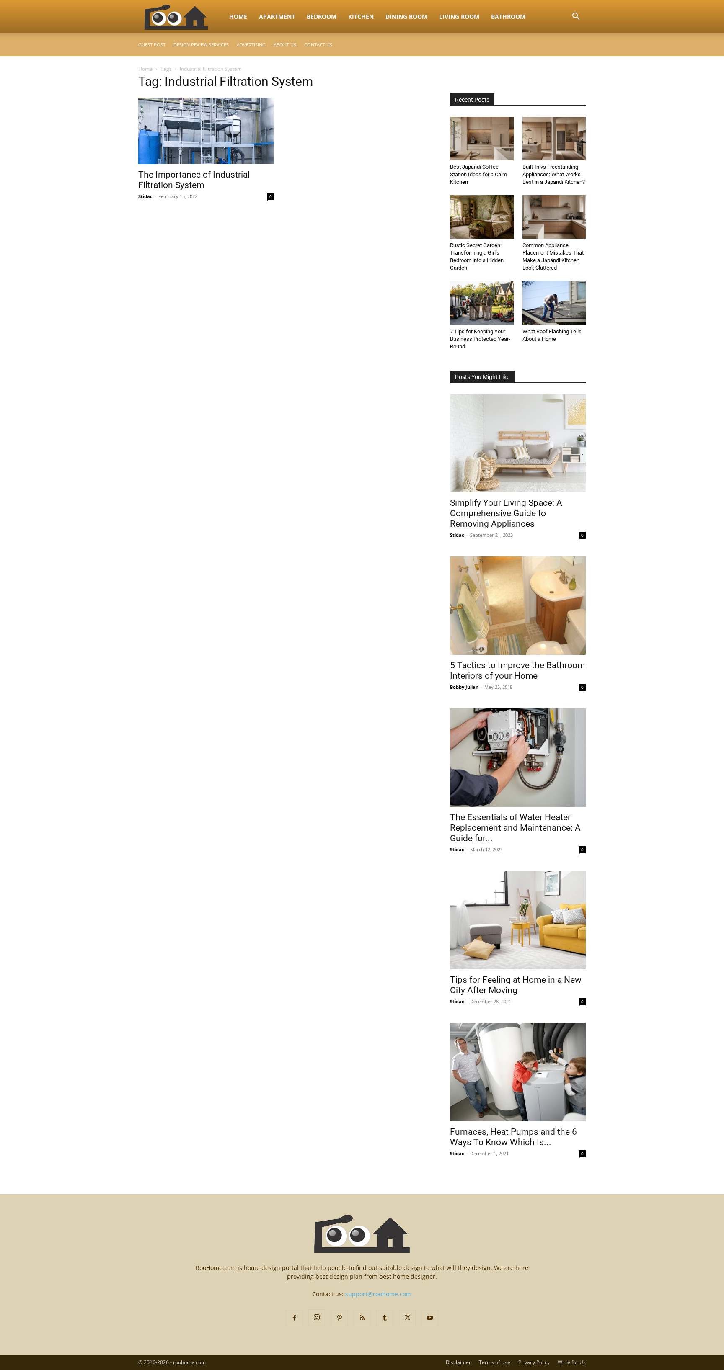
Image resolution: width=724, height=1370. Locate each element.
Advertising (251, 44)
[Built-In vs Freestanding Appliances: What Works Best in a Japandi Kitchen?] (554, 138)
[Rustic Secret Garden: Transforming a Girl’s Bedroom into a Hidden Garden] (482, 217)
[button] (576, 17)
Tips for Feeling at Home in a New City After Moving (516, 985)
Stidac (145, 196)
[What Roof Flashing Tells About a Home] (554, 302)
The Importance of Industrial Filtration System (194, 180)
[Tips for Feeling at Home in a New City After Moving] (518, 920)
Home (238, 17)
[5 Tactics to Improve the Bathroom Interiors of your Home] (518, 605)
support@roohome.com (378, 1294)
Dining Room (406, 17)
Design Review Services (201, 44)
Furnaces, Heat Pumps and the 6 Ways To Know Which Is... (513, 1137)
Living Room (459, 17)
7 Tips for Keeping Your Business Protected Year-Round (480, 339)
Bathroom (508, 17)
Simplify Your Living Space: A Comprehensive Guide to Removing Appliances (506, 513)
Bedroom (321, 17)
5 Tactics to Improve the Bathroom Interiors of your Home (517, 670)
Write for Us (572, 1362)
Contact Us (318, 44)
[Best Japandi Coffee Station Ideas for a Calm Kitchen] (482, 138)
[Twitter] (407, 1318)
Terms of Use (494, 1362)
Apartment (277, 17)
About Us (285, 44)
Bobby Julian (464, 687)
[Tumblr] (384, 1318)
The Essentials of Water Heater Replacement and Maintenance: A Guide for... (515, 827)
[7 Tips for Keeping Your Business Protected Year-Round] (482, 302)
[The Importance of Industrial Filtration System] (206, 131)
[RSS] (362, 1318)
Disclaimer (458, 1362)
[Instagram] (316, 1317)
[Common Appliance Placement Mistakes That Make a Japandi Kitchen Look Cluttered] (554, 217)
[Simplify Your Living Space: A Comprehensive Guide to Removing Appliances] (518, 443)
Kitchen (361, 17)
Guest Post (151, 44)
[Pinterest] (339, 1318)
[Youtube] (429, 1318)
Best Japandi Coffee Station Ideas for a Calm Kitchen (478, 174)
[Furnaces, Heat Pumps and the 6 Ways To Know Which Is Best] (518, 1072)
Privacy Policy (534, 1362)
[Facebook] (294, 1318)
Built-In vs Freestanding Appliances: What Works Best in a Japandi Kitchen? (553, 174)
